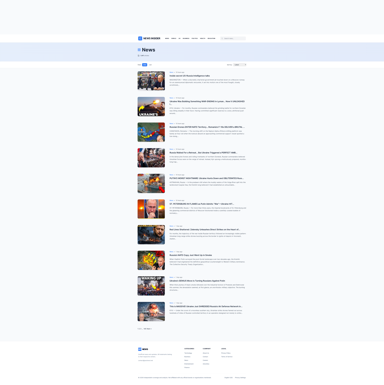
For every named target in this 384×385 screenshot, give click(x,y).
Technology (188, 353)
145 (145, 329)
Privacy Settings (240, 377)
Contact (205, 356)
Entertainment (189, 364)
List (150, 65)
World (173, 38)
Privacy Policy (225, 353)
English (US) (229, 377)
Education (211, 38)
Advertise (206, 364)
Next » (149, 329)
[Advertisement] (192, 17)
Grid (144, 65)
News (167, 38)
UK (179, 38)
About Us (206, 353)
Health (202, 38)
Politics (195, 38)
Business (186, 38)
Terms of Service (226, 356)
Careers (205, 360)
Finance (187, 367)
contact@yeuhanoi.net (145, 360)
